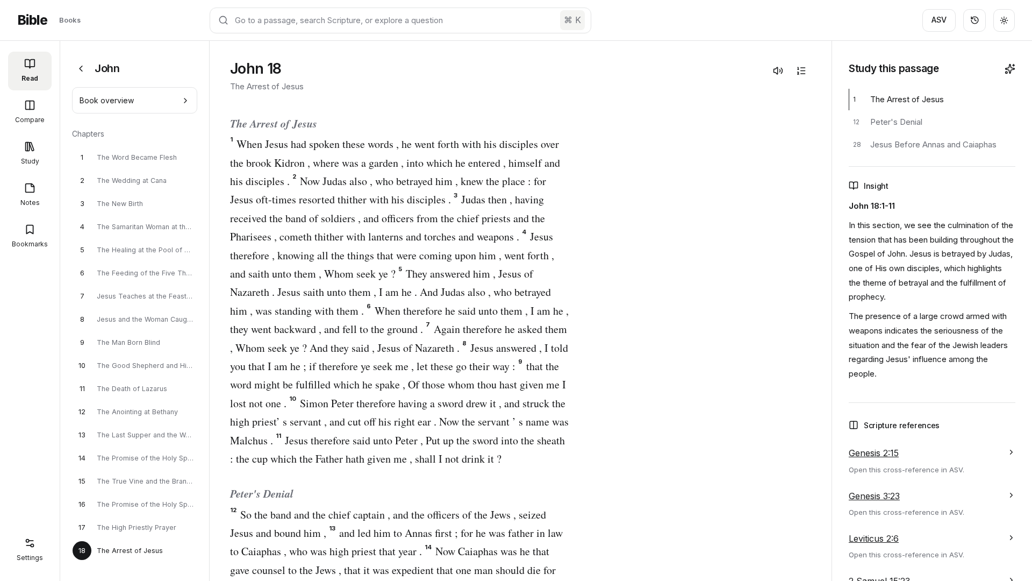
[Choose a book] (81, 68)
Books (70, 20)
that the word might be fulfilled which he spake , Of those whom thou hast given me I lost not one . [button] (398, 384)
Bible (32, 20)
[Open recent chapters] (974, 20)
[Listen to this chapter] (778, 70)
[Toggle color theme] (1004, 20)
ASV (939, 19)
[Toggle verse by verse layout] (801, 70)
